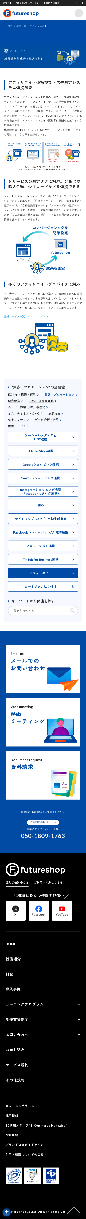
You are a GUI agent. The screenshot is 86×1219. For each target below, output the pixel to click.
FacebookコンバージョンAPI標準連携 (40, 532)
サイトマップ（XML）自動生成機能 (41, 519)
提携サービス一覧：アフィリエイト (25, 316)
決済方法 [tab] (54, 413)
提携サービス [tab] (17, 426)
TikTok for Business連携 (41, 559)
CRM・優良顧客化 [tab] (41, 401)
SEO (40, 505)
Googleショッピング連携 (40, 464)
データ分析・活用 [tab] (47, 419)
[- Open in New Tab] (14, 1181)
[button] (76, 3)
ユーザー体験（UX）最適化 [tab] (26, 407)
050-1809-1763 (43, 836)
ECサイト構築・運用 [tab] (22, 394)
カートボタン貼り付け (41, 586)
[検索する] (73, 610)
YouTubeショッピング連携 (40, 478)
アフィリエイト (40, 573)
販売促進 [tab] (14, 401)
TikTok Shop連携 (40, 451)
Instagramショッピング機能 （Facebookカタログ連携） (40, 491)
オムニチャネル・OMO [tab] (24, 413)
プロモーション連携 (40, 546)
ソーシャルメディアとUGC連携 (41, 437)
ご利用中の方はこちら (48, 882)
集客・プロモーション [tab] (60, 394)
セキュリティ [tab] (17, 419)
